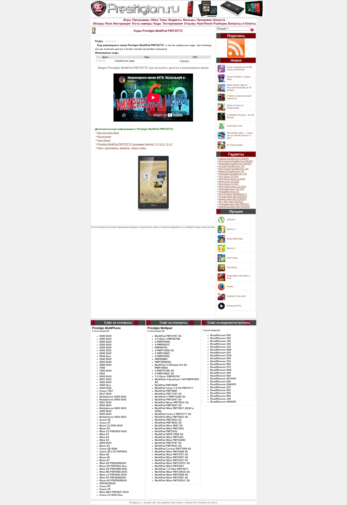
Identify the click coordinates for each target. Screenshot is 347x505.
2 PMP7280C (162, 353)
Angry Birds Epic (235, 239)
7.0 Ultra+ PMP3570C (167, 376)
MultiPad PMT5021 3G (168, 445)
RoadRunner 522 (220, 390)
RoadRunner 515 (220, 387)
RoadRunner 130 (220, 341)
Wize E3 (104, 437)
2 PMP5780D (162, 341)
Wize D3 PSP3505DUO (112, 463)
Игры (127, 19)
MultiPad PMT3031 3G (168, 419)
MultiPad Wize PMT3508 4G (171, 474)
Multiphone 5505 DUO (112, 399)
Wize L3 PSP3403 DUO (113, 474)
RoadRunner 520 (220, 375)
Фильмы (189, 19)
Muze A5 (104, 457)
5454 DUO (105, 376)
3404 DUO (105, 388)
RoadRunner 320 (220, 338)
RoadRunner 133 (220, 346)
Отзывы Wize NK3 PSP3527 (233, 196)
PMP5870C (161, 347)
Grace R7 (105, 486)
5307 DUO (105, 402)
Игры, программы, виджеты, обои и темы (121, 147)
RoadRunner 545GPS (223, 401)
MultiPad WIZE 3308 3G (169, 434)
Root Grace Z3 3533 (229, 184)
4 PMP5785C (162, 356)
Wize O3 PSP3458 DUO (113, 468)
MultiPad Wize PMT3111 (169, 437)
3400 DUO (105, 338)
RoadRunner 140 (220, 398)
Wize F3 (104, 434)
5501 (102, 373)
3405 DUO (105, 411)
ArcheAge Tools (234, 126)
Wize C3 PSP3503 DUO (113, 431)
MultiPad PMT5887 (166, 390)
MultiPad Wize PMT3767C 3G (172, 463)
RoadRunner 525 (220, 352)
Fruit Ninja (232, 267)
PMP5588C (161, 359)
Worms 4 (231, 229)
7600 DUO (105, 370)
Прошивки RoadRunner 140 (233, 174)
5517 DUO (105, 393)
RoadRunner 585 (220, 395)
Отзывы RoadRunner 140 (232, 166)
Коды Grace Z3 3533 (229, 181)
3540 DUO (105, 359)
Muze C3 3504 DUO (111, 425)
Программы (141, 19)
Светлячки (232, 258)
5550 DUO (105, 414)
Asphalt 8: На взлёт (236, 296)
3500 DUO (105, 364)
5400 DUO (105, 335)
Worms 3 (231, 248)
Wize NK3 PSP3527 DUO (114, 492)
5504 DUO (105, 442)
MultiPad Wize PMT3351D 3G (172, 471)
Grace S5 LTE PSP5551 (113, 451)
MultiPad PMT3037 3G (168, 405)
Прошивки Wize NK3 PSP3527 (234, 204)
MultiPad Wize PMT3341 (169, 428)
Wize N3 (104, 454)
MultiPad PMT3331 (166, 431)
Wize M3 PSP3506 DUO (113, 471)
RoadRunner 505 (220, 358)
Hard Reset (204, 23)
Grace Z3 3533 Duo (111, 494)
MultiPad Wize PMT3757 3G (171, 454)
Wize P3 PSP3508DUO (112, 477)
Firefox (230, 286)
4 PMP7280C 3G (164, 373)
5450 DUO (105, 347)
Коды (157, 23)
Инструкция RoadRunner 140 (234, 169)
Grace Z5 (104, 489)
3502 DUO (105, 382)
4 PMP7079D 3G (164, 370)
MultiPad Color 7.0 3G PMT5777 (174, 388)
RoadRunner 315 (220, 361)
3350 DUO (105, 344)
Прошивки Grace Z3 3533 (231, 189)
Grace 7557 (106, 390)
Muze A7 (104, 460)
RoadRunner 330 (220, 343)
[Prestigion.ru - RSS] (236, 47)
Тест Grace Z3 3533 (228, 176)
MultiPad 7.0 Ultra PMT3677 (171, 468)
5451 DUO (105, 350)
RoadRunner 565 (220, 364)
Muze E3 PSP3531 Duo (113, 466)
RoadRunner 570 (220, 367)
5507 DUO (105, 379)
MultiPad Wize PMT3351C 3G (172, 480)
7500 (102, 367)
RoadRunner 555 (220, 335)
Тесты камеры (142, 23)
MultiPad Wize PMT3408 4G (171, 451)
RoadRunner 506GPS (223, 384)
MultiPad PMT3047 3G (168, 399)
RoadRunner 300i (221, 349)
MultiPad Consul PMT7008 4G (173, 448)
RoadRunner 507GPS (223, 378)
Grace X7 (104, 422)
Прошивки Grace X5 (229, 191)
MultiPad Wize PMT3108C (170, 440)
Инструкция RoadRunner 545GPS (236, 161)
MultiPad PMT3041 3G (168, 422)
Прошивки (204, 19)
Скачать (184, 60)
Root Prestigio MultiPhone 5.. (233, 194)
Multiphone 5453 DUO (112, 408)
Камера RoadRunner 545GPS (234, 158)
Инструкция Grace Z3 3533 (232, 186)
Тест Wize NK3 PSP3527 (231, 201)
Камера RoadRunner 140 (231, 171)
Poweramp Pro (234, 306)
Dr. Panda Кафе (235, 145)
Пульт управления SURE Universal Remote (239, 68)
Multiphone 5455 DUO (112, 396)
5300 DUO (105, 353)
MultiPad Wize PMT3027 (169, 466)
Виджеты (175, 19)
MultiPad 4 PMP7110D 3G (170, 396)
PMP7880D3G (163, 362)
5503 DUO (105, 405)
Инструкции (121, 23)
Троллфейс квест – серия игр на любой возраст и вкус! (240, 135)
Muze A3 (104, 445)
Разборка (220, 23)
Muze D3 (104, 428)
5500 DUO (105, 341)
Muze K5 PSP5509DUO (113, 480)
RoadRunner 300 (220, 372)
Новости (219, 19)
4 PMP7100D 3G (164, 350)
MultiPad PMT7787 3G (168, 393)
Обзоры (98, 23)
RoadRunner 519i (221, 355)
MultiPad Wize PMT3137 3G (171, 460)
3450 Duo (105, 385)
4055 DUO (105, 362)
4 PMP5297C (162, 344)
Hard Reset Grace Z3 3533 (232, 179)
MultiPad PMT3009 (166, 385)
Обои (154, 19)
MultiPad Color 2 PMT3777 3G (173, 414)
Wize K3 (104, 440)
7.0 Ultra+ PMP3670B (167, 338)
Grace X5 (104, 419)
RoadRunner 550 (220, 393)
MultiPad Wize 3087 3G (169, 425)
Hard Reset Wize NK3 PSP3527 (234, 207)
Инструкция (104, 136)
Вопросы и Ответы (242, 23)
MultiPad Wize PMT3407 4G (171, 477)
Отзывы (190, 23)
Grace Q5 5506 (108, 448)
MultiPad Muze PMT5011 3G (172, 402)
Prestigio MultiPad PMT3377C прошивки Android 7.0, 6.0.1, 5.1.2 (134, 144)
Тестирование (172, 23)
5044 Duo (105, 356)
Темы (163, 19)
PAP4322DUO (107, 483)
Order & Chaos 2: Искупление (235, 106)
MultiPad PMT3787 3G (168, 335)
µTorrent (231, 219)
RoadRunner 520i (221, 369)
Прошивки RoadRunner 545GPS (235, 164)
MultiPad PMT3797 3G (168, 442)
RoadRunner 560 (220, 381)
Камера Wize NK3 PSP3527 (233, 199)
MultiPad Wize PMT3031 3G (171, 416)
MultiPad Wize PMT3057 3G (171, 457)
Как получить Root (108, 132)
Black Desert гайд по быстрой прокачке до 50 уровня (239, 87)
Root (108, 23)
